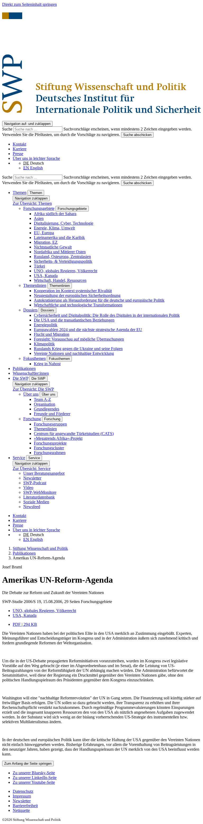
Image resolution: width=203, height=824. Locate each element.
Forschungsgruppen (50, 424)
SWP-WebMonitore (39, 492)
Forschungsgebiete (38, 208)
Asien (39, 218)
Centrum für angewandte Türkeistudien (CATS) (74, 433)
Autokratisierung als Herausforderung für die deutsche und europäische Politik (99, 300)
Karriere (19, 149)
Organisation (44, 404)
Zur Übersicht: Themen (32, 203)
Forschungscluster (49, 448)
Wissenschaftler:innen (31, 373)
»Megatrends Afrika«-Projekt (58, 438)
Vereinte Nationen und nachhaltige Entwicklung (74, 353)
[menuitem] (107, 791)
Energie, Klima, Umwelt (54, 228)
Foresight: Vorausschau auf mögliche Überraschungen (79, 339)
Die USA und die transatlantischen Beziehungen (74, 320)
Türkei (39, 266)
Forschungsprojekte (50, 443)
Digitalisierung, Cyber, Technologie (63, 223)
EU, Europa (44, 232)
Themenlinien (34, 285)
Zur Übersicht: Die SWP (33, 389)
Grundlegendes (46, 409)
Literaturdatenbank (39, 497)
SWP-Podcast (34, 483)
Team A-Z (42, 399)
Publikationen (24, 368)
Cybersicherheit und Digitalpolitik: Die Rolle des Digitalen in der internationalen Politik (107, 315)
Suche (7, 129)
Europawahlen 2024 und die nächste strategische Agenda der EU (88, 329)
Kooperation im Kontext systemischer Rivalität (73, 290)
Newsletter (32, 478)
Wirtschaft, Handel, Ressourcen (60, 280)
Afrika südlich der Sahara (55, 213)
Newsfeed (31, 506)
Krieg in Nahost (47, 363)
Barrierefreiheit (25, 805)
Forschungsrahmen (50, 452)
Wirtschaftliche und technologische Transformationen (78, 305)
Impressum (22, 796)
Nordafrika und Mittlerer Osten (60, 252)
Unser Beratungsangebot (43, 473)
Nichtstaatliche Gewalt (53, 247)
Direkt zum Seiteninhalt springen (29, 4)
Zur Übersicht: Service (31, 468)
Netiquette (21, 810)
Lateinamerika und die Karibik (59, 237)
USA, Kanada (46, 275)
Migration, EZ (46, 242)
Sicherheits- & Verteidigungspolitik (63, 261)
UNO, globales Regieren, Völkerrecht (65, 271)
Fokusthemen (34, 358)
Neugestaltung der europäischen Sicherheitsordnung (77, 295)
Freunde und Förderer (52, 413)
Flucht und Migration (51, 334)
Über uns (31, 394)
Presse (18, 153)
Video (28, 487)
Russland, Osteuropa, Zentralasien (62, 256)
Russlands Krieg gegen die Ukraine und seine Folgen (78, 348)
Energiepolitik (45, 325)
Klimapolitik (44, 344)
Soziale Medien (36, 502)
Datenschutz (23, 791)
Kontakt (19, 144)
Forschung (32, 418)
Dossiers (30, 310)
